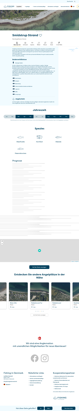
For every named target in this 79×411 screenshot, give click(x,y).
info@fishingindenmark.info (10, 381)
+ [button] (2, 241)
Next (76, 20)
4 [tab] (40, 311)
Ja (40, 408)
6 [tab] (43, 311)
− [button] (2, 243)
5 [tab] (42, 31)
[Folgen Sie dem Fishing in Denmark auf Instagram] (45, 358)
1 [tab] (36, 31)
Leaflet (72, 261)
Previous (3, 20)
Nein (48, 408)
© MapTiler (77, 261)
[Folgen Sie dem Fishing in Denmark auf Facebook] (35, 358)
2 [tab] (37, 311)
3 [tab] (39, 31)
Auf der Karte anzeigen (39, 267)
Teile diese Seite (68, 408)
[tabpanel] (39, 20)
